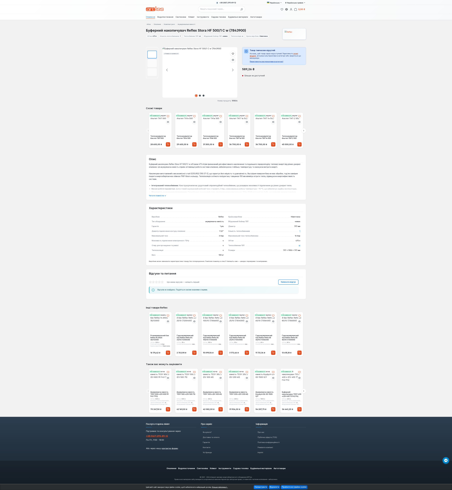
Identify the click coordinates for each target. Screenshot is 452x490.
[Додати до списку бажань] (233, 53)
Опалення (171, 468)
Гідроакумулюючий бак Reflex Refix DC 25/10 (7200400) (185, 338)
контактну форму (170, 448)
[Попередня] (167, 69)
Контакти (206, 447)
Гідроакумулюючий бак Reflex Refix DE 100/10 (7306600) (211, 338)
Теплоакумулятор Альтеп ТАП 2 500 (289, 137)
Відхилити (274, 487)
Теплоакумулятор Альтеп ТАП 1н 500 (263, 137)
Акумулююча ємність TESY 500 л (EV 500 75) (186, 393)
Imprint (260, 452)
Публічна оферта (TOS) (267, 437)
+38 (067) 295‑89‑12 (157, 436)
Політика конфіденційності (269, 442)
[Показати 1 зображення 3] (196, 96)
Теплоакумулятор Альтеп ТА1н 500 (184, 137)
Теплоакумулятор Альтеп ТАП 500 (158, 137)
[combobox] (218, 9)
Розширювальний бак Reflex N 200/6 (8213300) (159, 338)
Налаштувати (261, 487)
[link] (282, 9)
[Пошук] (242, 9)
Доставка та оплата (211, 437)
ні (299, 245)
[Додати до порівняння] (233, 59)
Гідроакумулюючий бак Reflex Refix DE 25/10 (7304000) (237, 338)
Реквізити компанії (265, 447)
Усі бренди (207, 452)
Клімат (213, 468)
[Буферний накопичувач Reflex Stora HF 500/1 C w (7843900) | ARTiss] (199, 72)
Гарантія (206, 442)
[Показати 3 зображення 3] (203, 96)
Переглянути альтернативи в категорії (266, 62)
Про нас (261, 432)
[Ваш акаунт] (291, 9)
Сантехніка (202, 468)
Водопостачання (186, 468)
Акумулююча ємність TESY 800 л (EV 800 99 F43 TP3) (159, 394)
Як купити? (207, 432)
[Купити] (168, 144)
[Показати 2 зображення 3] (200, 96)
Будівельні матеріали (261, 468)
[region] (192, 72)
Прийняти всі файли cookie (294, 487)
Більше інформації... (220, 487)
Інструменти (225, 468)
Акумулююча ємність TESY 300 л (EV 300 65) (212, 393)
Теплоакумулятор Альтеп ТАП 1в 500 (237, 137)
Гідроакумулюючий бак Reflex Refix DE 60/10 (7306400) (264, 338)
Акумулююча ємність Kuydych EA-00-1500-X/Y (264, 394)
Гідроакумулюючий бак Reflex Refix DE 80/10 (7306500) (290, 338)
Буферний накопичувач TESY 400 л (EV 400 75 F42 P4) (291, 394)
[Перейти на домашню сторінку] (155, 8)
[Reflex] (294, 34)
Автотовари (280, 468)
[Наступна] (232, 69)
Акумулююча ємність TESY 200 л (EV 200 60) (238, 393)
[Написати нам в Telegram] (446, 460)
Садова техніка (240, 468)
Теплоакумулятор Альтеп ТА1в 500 (210, 137)
